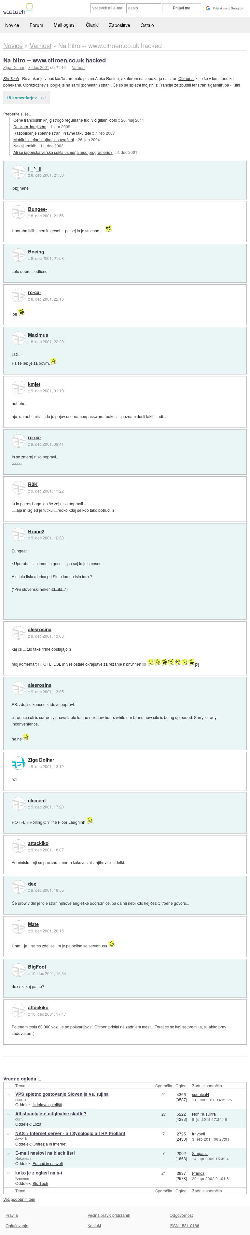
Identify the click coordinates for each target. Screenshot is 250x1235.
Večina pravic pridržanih (109, 1215)
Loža (37, 1124)
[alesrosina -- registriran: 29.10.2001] (18, 633)
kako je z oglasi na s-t (38, 1173)
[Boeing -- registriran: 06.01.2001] (18, 255)
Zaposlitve (119, 25)
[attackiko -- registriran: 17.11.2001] (18, 846)
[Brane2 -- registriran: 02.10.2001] (18, 534)
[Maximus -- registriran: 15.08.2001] (18, 338)
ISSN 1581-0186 (184, 1225)
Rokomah (23, 1158)
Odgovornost (181, 1215)
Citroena (186, 78)
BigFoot (37, 967)
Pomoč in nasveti (48, 1163)
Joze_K (21, 1138)
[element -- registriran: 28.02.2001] (18, 803)
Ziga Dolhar (41, 760)
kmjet (34, 384)
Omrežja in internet (49, 1144)
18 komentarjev (22, 97)
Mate (33, 924)
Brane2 (36, 531)
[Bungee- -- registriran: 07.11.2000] (18, 212)
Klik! (236, 85)
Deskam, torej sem (29, 126)
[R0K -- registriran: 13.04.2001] (18, 488)
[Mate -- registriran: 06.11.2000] (18, 927)
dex (32, 884)
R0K (33, 484)
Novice (12, 25)
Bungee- (37, 209)
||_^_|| (34, 169)
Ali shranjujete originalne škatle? (50, 1113)
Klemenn (22, 1178)
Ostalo (147, 25)
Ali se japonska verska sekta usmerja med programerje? (63, 152)
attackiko (38, 843)
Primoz (198, 1173)
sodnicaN (200, 1094)
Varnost (78, 67)
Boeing (36, 252)
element (37, 800)
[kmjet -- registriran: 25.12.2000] (18, 387)
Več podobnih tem (19, 1199)
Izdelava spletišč (47, 1104)
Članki (92, 24)
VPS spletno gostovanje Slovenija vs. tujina (62, 1094)
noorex (20, 1099)
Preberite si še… (18, 113)
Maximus (38, 335)
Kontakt (94, 1225)
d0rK (19, 1118)
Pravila (12, 1215)
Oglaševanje (17, 1225)
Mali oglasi (65, 24)
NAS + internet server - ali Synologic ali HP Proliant (70, 1133)
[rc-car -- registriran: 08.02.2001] (18, 295)
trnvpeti (198, 1133)
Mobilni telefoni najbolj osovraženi (43, 139)
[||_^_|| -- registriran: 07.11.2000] (18, 172)
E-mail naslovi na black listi (45, 1153)
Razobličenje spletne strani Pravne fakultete (52, 133)
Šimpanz (200, 1153)
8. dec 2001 (38, 67)
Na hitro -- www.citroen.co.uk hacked (54, 60)
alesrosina (39, 629)
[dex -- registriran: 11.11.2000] (18, 887)
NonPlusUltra (204, 1114)
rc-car (34, 292)
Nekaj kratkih (24, 145)
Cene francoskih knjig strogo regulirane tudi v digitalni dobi (65, 120)
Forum (36, 25)
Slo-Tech (11, 78)
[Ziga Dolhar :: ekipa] (18, 763)
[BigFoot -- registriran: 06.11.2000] (18, 970)
